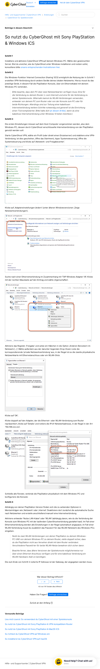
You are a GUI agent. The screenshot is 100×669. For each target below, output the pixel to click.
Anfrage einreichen (48, 2)
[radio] (43, 582)
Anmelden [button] (30, 6)
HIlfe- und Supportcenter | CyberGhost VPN (23, 15)
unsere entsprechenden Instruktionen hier (40, 67)
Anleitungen (49, 15)
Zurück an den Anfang (40, 603)
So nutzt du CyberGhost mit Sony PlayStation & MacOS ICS (32, 629)
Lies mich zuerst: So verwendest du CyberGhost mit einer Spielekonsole (38, 619)
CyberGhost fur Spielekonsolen (20, 18)
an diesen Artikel (58, 110)
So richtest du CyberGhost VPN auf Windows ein (27, 634)
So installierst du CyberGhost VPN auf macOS (26, 639)
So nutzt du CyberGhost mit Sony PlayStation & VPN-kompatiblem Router (39, 624)
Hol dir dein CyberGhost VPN (72, 2)
